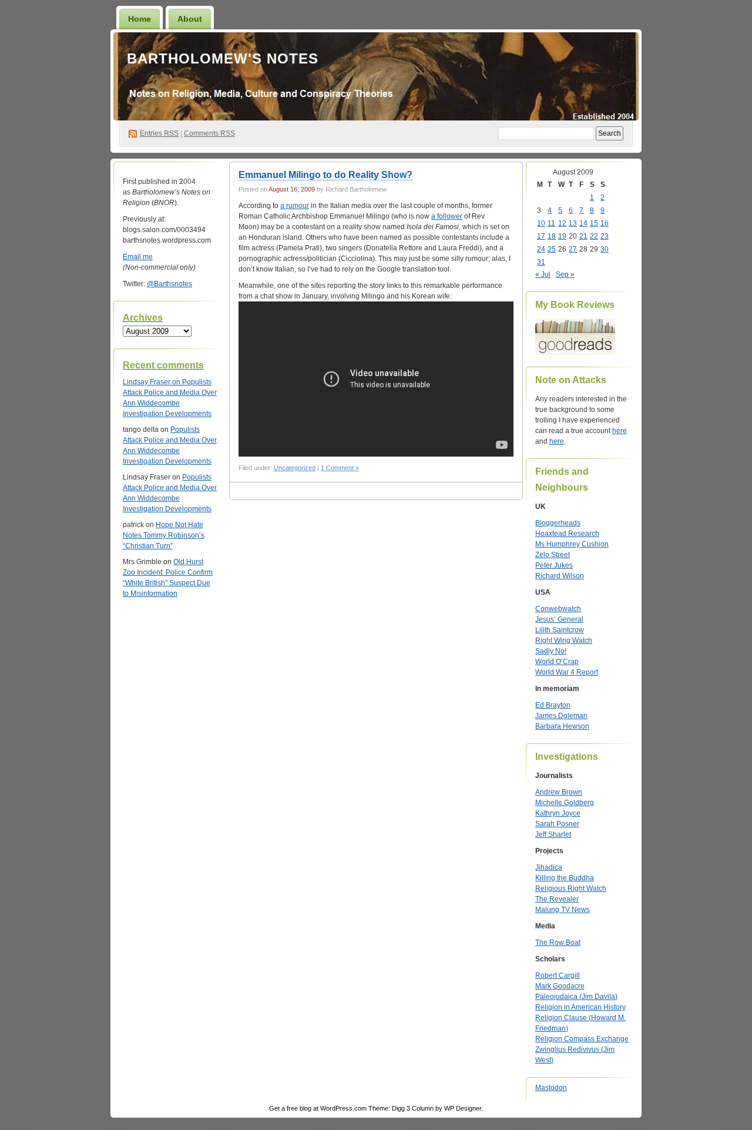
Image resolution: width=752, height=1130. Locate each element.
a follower (446, 216)
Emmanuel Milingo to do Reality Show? (325, 175)
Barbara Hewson (562, 726)
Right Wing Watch (563, 640)
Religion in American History (580, 1007)
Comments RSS (209, 133)
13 (573, 223)
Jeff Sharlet (553, 834)
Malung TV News (562, 910)
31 (541, 262)
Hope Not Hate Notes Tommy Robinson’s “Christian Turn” (163, 535)
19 (562, 236)
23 (604, 236)
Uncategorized (294, 467)
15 (594, 223)
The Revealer (557, 899)
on (152, 382)
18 (552, 236)
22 (594, 236)
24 (541, 249)
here (619, 431)
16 (604, 223)
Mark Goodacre (560, 986)
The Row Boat (557, 942)
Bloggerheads (557, 523)
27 (573, 249)
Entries (159, 133)
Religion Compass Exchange (582, 1039)
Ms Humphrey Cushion (572, 544)
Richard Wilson (559, 576)
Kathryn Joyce (557, 813)
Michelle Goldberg (564, 803)
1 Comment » (340, 467)
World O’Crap (557, 662)
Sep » (565, 274)
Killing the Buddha (564, 878)
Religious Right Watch (570, 888)
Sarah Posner (557, 824)
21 (583, 236)
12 (562, 223)
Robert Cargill (557, 975)
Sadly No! (550, 651)
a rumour (294, 206)
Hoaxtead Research (567, 533)
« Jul (542, 274)
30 (604, 249)
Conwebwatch (558, 609)
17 (541, 236)
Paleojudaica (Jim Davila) (576, 996)
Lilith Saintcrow (559, 630)
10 (541, 223)
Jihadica (548, 867)
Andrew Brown (558, 792)
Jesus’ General (559, 619)
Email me (138, 257)
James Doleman (561, 716)
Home (139, 19)
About (189, 19)
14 (583, 223)
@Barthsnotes (169, 284)
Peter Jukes (554, 565)
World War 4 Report (566, 672)
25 (552, 249)
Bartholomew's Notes (222, 58)
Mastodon (551, 1088)
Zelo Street (552, 555)
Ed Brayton (552, 705)
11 (551, 223)
